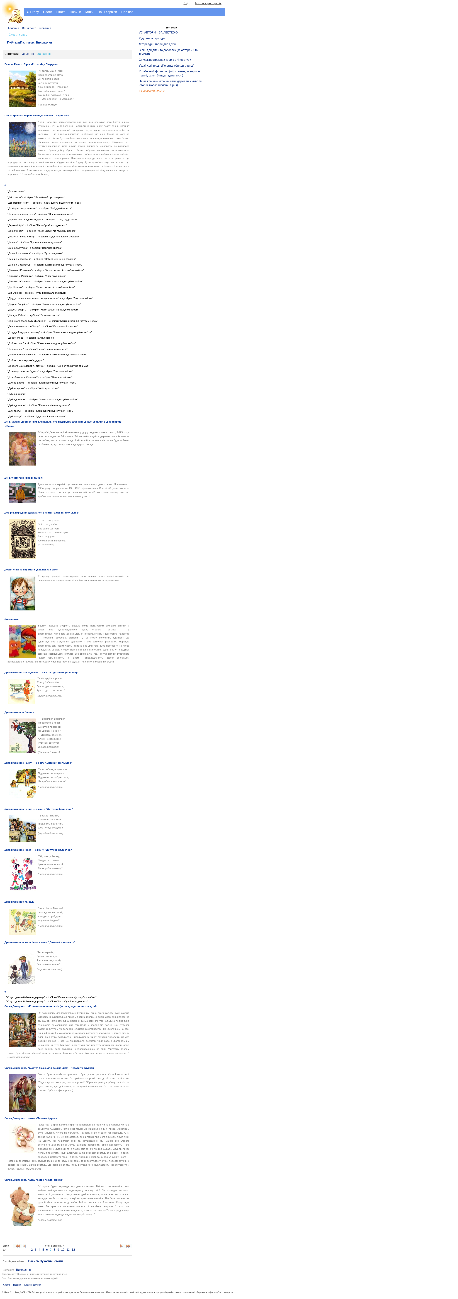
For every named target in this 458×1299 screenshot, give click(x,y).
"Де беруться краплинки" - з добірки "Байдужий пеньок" (40, 208)
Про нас (127, 12)
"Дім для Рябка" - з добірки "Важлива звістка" (34, 315)
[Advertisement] (155, 154)
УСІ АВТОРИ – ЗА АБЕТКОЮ (158, 32)
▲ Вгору (32, 12)
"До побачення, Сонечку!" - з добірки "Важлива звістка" (40, 377)
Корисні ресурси (32, 1285)
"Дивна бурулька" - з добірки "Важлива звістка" (35, 247)
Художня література (152, 38)
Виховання (23, 1269)
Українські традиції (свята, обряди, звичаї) (166, 65)
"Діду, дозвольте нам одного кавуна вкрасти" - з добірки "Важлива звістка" (50, 298)
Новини (75, 12)
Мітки (89, 12)
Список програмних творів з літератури (165, 59)
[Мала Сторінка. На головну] (12, 23)
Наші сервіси (107, 12)
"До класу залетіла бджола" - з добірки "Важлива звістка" (40, 371)
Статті (60, 12)
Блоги (47, 12)
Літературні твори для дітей (157, 44)
